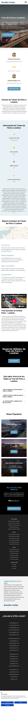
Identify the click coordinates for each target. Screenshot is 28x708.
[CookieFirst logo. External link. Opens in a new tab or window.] (1, 692)
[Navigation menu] (26, 2)
